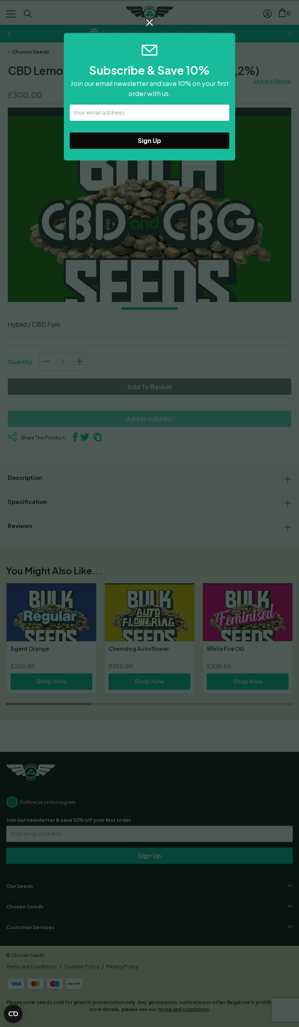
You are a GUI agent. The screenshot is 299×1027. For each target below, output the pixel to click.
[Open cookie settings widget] (13, 1013)
